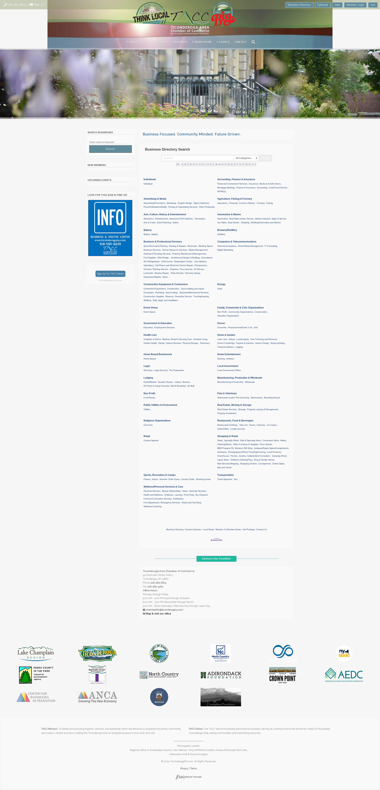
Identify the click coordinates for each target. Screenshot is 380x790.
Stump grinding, (277, 343)
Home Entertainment (228, 354)
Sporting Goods (203, 479)
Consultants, (207, 258)
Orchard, (148, 269)
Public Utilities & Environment (160, 405)
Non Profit (149, 393)
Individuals (150, 179)
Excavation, (149, 292)
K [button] (210, 164)
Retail (147, 436)
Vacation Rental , (166, 382)
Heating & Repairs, (178, 246)
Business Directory (299, 4)
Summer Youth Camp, (169, 479)
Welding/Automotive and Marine (266, 222)
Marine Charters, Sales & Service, (271, 219)
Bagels (154, 234)
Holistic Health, (150, 343)
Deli (256, 327)
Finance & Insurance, (246, 188)
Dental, (161, 343)
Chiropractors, (201, 265)
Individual (148, 184)
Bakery (148, 230)
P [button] (225, 164)
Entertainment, (162, 219)
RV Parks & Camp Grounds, (157, 386)
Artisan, (232, 339)
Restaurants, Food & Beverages (235, 420)
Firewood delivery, (225, 347)
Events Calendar (193, 529)
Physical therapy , (191, 343)
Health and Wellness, (153, 495)
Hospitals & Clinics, (152, 339)
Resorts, (186, 382)
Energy (221, 284)
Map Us (39, 4)
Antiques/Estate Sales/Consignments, (271, 448)
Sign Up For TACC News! (110, 273)
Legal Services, (161, 370)
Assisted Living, (200, 339)
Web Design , (163, 258)
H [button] (203, 164)
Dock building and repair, (192, 289)
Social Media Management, (251, 246)
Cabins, (178, 382)
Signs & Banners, (202, 203)
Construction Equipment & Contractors (166, 284)
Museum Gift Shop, (244, 448)
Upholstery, (149, 265)
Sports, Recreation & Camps (160, 475)
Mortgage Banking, (226, 188)
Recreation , (200, 219)
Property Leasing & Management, (263, 409)
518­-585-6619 (158, 582)
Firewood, (233, 203)
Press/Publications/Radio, (155, 207)
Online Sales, (278, 464)
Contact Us (261, 529)
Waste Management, (198, 250)
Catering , (261, 425)
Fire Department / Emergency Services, (162, 502)
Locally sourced (237, 429)
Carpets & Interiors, (245, 343)
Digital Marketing (225, 250)
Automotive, (222, 219)
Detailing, (245, 222)
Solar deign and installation (165, 300)
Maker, (283, 440)
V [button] (243, 164)
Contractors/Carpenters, (155, 289)
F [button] (196, 164)
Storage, (242, 409)
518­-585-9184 (155, 586)
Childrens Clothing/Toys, (241, 460)
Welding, (148, 300)
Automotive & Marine (229, 214)
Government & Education (158, 323)
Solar (219, 289)
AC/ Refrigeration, (152, 261)
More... (166, 277)
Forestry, (261, 203)
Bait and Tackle (224, 467)
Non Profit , (222, 312)
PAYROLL (222, 191)
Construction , (173, 289)
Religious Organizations (157, 420)
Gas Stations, (200, 261)
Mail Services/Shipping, (228, 464)
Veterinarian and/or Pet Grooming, (233, 398)
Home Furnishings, (226, 343)
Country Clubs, (188, 479)
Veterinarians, (256, 398)
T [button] (237, 164)
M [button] (216, 164)
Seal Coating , (172, 292)
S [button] (234, 164)
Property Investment (226, 413)
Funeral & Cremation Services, (158, 499)
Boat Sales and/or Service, (241, 219)
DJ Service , (199, 269)
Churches (148, 425)
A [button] (182, 164)
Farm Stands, (266, 444)
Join (372, 4)
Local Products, (274, 452)
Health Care (150, 335)
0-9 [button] (178, 164)
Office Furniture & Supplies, (246, 444)
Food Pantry (149, 398)
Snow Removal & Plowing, (156, 246)
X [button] (249, 164)
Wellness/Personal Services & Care (163, 486)
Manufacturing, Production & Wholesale (239, 377)
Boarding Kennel (272, 398)
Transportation (225, 475)
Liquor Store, (223, 460)
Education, (148, 327)
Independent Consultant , (259, 456)
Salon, (185, 491)
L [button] (213, 164)
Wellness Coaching (153, 506)
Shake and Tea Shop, (192, 502)
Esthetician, (178, 499)
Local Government (227, 366)
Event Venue (151, 307)
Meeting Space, (206, 246)
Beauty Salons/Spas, (171, 491)
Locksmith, (149, 273)
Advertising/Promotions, (155, 203)
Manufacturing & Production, (230, 382)
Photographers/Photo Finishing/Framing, (247, 452)
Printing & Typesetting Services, (183, 207)
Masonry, (170, 296)
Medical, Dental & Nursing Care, (177, 339)
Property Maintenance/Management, (189, 254)
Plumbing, (160, 292)
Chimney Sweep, (193, 273)
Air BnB (190, 386)
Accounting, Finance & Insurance (236, 179)
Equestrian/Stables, (153, 277)
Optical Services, (174, 343)
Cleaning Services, (198, 491)
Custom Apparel (151, 440)
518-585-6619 (16, 4)
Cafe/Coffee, (223, 429)
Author (175, 222)
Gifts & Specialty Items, (251, 440)
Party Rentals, (177, 273)
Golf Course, (167, 261)
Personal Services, (152, 491)
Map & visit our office (158, 613)
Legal (147, 366)
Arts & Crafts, (150, 222)
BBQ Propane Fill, (225, 448)
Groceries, (222, 327)
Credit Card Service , (278, 188)
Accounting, (262, 188)
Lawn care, (222, 339)
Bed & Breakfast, (178, 386)
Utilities (147, 409)
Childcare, (169, 495)
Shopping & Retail (227, 436)
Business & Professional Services (163, 241)
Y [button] (252, 164)
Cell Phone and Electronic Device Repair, (174, 265)
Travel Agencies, (225, 479)
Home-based (150, 359)
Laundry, (179, 495)
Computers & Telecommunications (236, 241)
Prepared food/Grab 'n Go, (240, 327)
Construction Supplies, (154, 296)
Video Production (207, 207)
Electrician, (192, 246)
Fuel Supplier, (150, 258)
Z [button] (255, 164)
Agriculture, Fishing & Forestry (234, 199)
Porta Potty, (189, 495)
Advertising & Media (155, 199)
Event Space (149, 312)
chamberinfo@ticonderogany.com (164, 609)
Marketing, (172, 203)
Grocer (221, 323)
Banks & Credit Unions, (270, 184)
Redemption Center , (184, 261)
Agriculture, (222, 203)
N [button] (219, 164)
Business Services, (152, 250)
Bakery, (147, 234)
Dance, (155, 479)
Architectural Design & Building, (185, 258)
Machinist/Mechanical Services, (194, 292)
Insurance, (254, 184)
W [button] (246, 164)
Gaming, (221, 359)
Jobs (337, 4)
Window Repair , (162, 273)
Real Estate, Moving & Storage (234, 405)
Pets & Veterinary (227, 393)
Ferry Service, (186, 269)
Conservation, (261, 312)
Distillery (221, 234)
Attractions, (149, 219)
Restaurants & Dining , (227, 425)
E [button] (193, 164)
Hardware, (222, 452)
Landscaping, (243, 339)
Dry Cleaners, (201, 495)
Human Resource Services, (175, 250)
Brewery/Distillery (227, 230)
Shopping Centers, (249, 464)
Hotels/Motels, (150, 382)
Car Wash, (222, 222)
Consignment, (264, 464)
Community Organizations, (241, 312)
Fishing (269, 203)
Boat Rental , (234, 222)
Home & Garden (226, 335)
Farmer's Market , (247, 203)
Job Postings (249, 529)
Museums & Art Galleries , (182, 219)
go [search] (266, 158)
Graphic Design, (185, 203)
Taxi (235, 479)
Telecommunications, (227, 246)
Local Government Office (229, 370)
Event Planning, (164, 222)
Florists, (234, 456)
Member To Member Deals (228, 529)
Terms (193, 768)
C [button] (188, 164)
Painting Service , (161, 269)
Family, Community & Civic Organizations (240, 307)
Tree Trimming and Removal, (263, 339)
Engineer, (174, 269)
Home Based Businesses (158, 354)
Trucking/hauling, (201, 296)
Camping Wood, (279, 456)
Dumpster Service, (183, 296)
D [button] (191, 164)
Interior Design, (262, 343)
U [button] (240, 164)
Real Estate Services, (227, 409)
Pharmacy (205, 343)
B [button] (185, 164)
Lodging (148, 377)
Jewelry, (242, 456)
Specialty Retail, (231, 440)
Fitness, (147, 479)
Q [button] (228, 164)
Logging (239, 347)
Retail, (220, 440)
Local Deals (208, 529)
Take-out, (243, 425)
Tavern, (252, 425)
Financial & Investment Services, (232, 184)
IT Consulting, (271, 246)
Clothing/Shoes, (224, 444)
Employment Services (164, 327)
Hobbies (230, 359)
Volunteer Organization (228, 316)
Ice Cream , (272, 425)
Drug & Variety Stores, (264, 460)
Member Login (355, 4)
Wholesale (250, 382)
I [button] (205, 164)
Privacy (184, 768)
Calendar (322, 4)
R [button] (231, 164)
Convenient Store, (271, 440)
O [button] (222, 164)
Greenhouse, (223, 456)
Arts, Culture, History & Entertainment (165, 214)
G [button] (200, 164)
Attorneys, (148, 370)
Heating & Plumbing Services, (157, 254)
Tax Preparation (176, 370)
